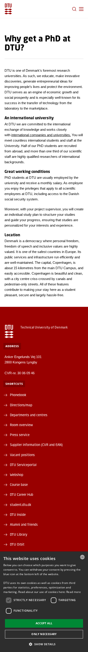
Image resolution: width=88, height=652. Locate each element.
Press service (20, 435)
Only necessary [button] (44, 634)
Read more (73, 592)
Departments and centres (28, 415)
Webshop (16, 475)
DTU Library (18, 534)
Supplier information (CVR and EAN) (36, 445)
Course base (19, 484)
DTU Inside (18, 514)
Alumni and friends (24, 524)
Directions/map (21, 405)
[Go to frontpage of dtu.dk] (8, 8)
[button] (81, 9)
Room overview (21, 425)
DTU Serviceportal (23, 465)
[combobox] (82, 557)
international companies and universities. (41, 135)
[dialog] (44, 601)
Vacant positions (22, 455)
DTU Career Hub (21, 494)
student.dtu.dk (20, 505)
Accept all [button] (44, 623)
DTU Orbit (17, 544)
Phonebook (18, 395)
